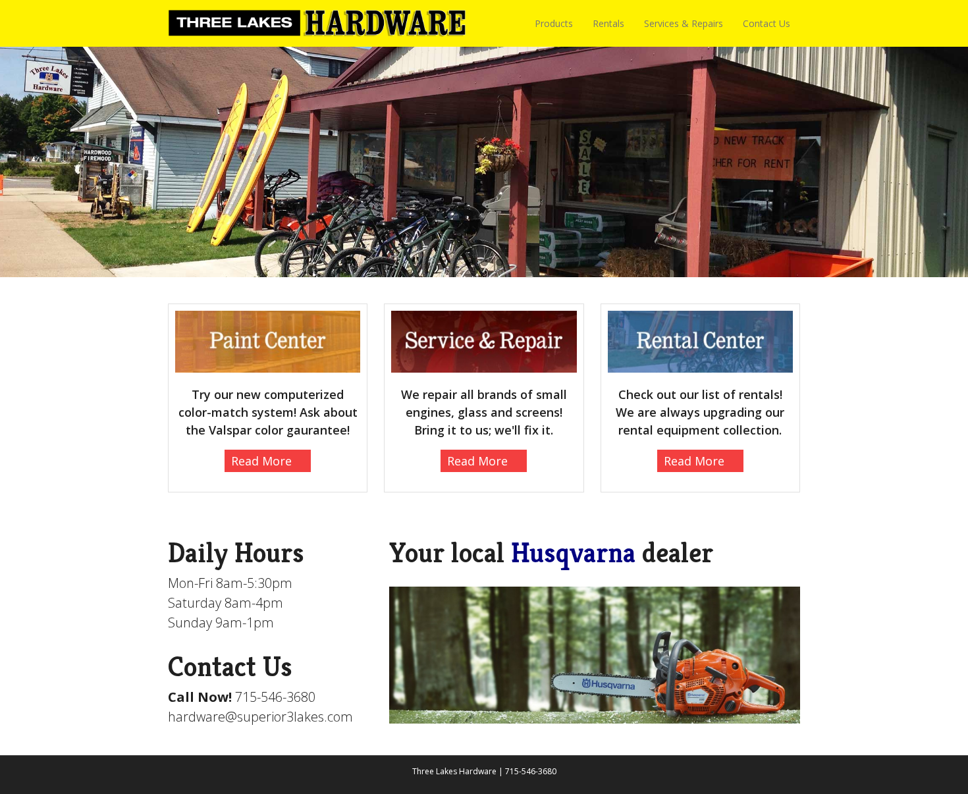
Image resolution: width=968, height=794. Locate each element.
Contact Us (766, 23)
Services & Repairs (683, 23)
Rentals (608, 23)
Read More (261, 461)
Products (554, 23)
